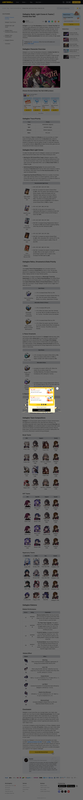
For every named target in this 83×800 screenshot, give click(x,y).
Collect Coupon (41, 410)
